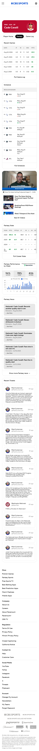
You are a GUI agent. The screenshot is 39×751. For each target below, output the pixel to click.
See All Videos (19, 218)
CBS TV (5, 619)
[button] (2, 3)
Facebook (5, 677)
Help (4, 654)
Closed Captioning (9, 641)
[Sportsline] (27, 722)
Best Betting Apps (9, 585)
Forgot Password (8, 708)
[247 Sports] (12, 722)
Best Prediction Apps (10, 588)
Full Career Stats (19, 256)
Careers (5, 608)
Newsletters (6, 701)
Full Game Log (19, 77)
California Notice (8, 645)
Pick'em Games (8, 574)
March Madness (8, 592)
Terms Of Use (7, 628)
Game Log (30, 36)
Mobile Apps (7, 596)
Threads (5, 685)
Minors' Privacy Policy (10, 636)
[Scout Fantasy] (14, 731)
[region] (19, 180)
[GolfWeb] (25, 731)
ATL (10, 159)
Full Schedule (19, 166)
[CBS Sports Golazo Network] (19, 718)
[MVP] (33, 726)
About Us (5, 605)
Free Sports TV (7, 581)
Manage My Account (10, 697)
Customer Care (8, 657)
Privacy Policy (7, 632)
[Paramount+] (8, 727)
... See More (9, 313)
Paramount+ (6, 616)
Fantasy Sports (7, 577)
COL (10, 101)
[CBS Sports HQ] (29, 714)
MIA (10, 94)
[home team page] (7, 94)
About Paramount (8, 612)
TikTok (4, 670)
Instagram (6, 674)
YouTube (5, 666)
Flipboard (5, 688)
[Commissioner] (22, 726)
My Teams (6, 704)
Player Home (8, 36)
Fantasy (19, 36)
